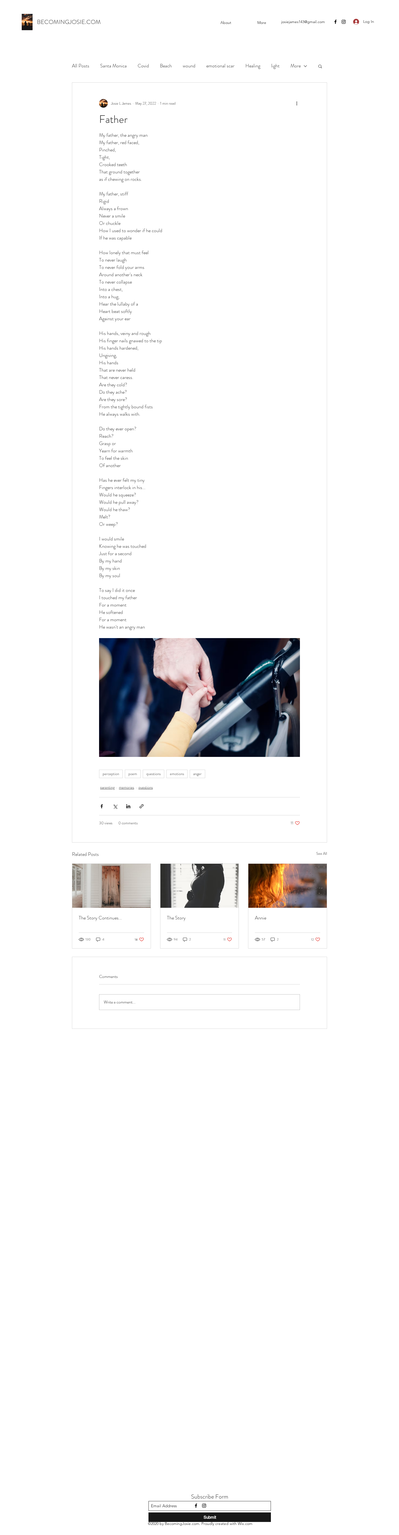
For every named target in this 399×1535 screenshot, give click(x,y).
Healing (252, 65)
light (275, 65)
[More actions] (296, 103)
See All (321, 853)
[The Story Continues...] (111, 886)
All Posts (80, 65)
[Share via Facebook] (101, 806)
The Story (176, 917)
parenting (107, 787)
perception (111, 773)
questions (153, 773)
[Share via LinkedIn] (128, 806)
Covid (143, 65)
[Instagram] (343, 21)
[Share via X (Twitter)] (115, 806)
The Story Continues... (100, 917)
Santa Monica (113, 65)
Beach (166, 65)
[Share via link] (141, 806)
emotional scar (220, 65)
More (295, 65)
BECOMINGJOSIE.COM (69, 22)
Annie (260, 917)
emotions (177, 773)
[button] (320, 66)
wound (189, 65)
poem (132, 773)
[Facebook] (335, 21)
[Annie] (287, 886)
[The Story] (199, 886)
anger (197, 773)
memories (126, 787)
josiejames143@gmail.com (303, 21)
